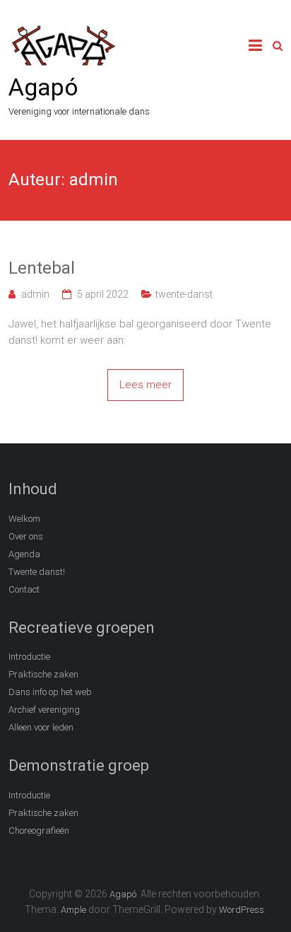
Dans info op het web (50, 692)
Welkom (24, 518)
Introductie (29, 656)
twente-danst (184, 294)
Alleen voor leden (40, 727)
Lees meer (145, 384)
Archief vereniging (44, 709)
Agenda (24, 554)
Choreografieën (38, 830)
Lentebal (41, 268)
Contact (24, 589)
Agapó (43, 87)
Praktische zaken (43, 674)
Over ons (25, 536)
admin (35, 294)
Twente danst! (36, 571)
